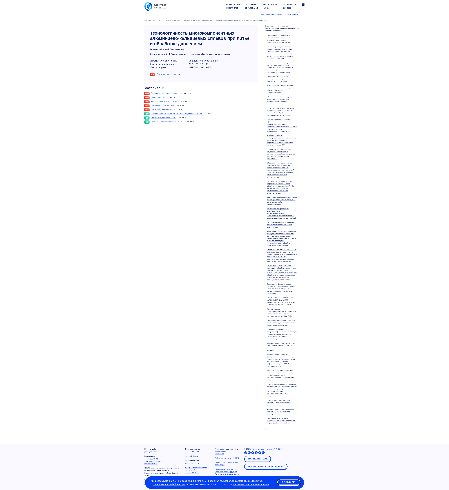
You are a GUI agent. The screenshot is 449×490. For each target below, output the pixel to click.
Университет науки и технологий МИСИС (266, 449)
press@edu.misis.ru (151, 452)
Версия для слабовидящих (271, 14)
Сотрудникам (290, 4)
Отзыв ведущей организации (162, 109)
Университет (231, 8)
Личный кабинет (291, 14)
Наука (266, 8)
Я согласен (288, 482)
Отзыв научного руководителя (162, 105)
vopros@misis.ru (191, 456)
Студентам (250, 4)
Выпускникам (270, 4)
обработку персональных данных (251, 484)
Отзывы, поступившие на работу (163, 118)
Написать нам (257, 459)
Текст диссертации (164, 74)
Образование (251, 8)
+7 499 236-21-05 (155, 461)
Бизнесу (287, 8)
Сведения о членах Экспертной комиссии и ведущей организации (176, 113)
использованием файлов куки (169, 484)
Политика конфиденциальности (227, 474)
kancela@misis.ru (151, 464)
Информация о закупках (224, 469)
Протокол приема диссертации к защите (166, 93)
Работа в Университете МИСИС (227, 458)
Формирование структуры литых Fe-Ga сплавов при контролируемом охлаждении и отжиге (282, 411)
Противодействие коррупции (226, 472)
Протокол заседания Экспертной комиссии (167, 122)
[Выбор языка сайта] (303, 14)
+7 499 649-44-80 (192, 452)
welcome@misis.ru (192, 463)
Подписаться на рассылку (265, 466)
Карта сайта (219, 454)
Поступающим (232, 4)
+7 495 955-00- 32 (151, 459)
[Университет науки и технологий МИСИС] (155, 6)
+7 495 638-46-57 (192, 473)
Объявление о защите (159, 97)
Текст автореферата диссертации (164, 101)
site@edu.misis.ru (221, 451)
